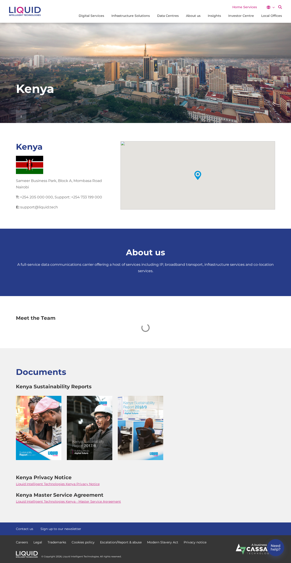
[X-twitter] (264, 528)
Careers (22, 542)
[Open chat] (275, 547)
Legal (37, 542)
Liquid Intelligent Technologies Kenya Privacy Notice (58, 484)
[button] (270, 7)
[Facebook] (256, 528)
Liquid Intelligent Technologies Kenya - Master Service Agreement (68, 501)
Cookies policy (83, 542)
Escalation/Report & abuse (121, 542)
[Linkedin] (273, 528)
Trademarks (57, 542)
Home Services (244, 7)
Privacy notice (195, 542)
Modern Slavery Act (162, 542)
